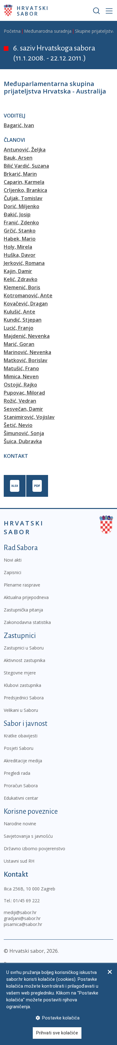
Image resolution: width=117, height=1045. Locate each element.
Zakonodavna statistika (27, 622)
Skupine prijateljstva (95, 31)
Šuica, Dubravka (23, 441)
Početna (12, 31)
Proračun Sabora (21, 786)
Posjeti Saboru (18, 748)
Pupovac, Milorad (24, 392)
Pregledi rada (17, 773)
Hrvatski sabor (33, 11)
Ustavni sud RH (19, 861)
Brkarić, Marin (20, 173)
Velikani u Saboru (21, 710)
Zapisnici (12, 572)
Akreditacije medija (23, 761)
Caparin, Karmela (24, 182)
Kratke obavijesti (20, 736)
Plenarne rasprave (22, 585)
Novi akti (13, 560)
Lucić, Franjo (18, 327)
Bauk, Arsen (18, 157)
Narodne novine (20, 824)
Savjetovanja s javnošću (28, 836)
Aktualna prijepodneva (26, 597)
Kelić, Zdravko (20, 279)
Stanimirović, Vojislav (29, 417)
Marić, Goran (19, 344)
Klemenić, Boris (22, 287)
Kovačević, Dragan (26, 303)
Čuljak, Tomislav (23, 198)
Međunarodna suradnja (47, 31)
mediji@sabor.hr (20, 912)
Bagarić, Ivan (19, 125)
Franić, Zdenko (21, 222)
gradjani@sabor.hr (22, 918)
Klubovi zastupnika (22, 685)
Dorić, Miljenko (21, 206)
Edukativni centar (21, 798)
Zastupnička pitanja (23, 610)
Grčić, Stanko (20, 230)
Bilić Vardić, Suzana (26, 165)
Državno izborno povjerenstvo (34, 848)
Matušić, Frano (21, 368)
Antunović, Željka (25, 149)
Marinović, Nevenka (27, 352)
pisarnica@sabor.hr (23, 924)
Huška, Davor (20, 255)
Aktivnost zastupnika (24, 660)
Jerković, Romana (24, 263)
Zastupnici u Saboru (24, 648)
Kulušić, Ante (19, 311)
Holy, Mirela (18, 246)
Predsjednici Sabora (24, 698)
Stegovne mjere (20, 673)
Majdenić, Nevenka (27, 336)
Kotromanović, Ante (28, 295)
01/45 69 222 (26, 901)
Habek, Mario (20, 238)
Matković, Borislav (25, 360)
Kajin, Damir (18, 271)
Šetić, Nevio (18, 425)
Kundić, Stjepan (22, 319)
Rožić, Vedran (20, 400)
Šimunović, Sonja (24, 433)
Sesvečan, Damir (23, 408)
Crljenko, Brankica (25, 190)
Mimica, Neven (21, 376)
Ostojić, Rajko (20, 384)
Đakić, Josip (17, 214)
